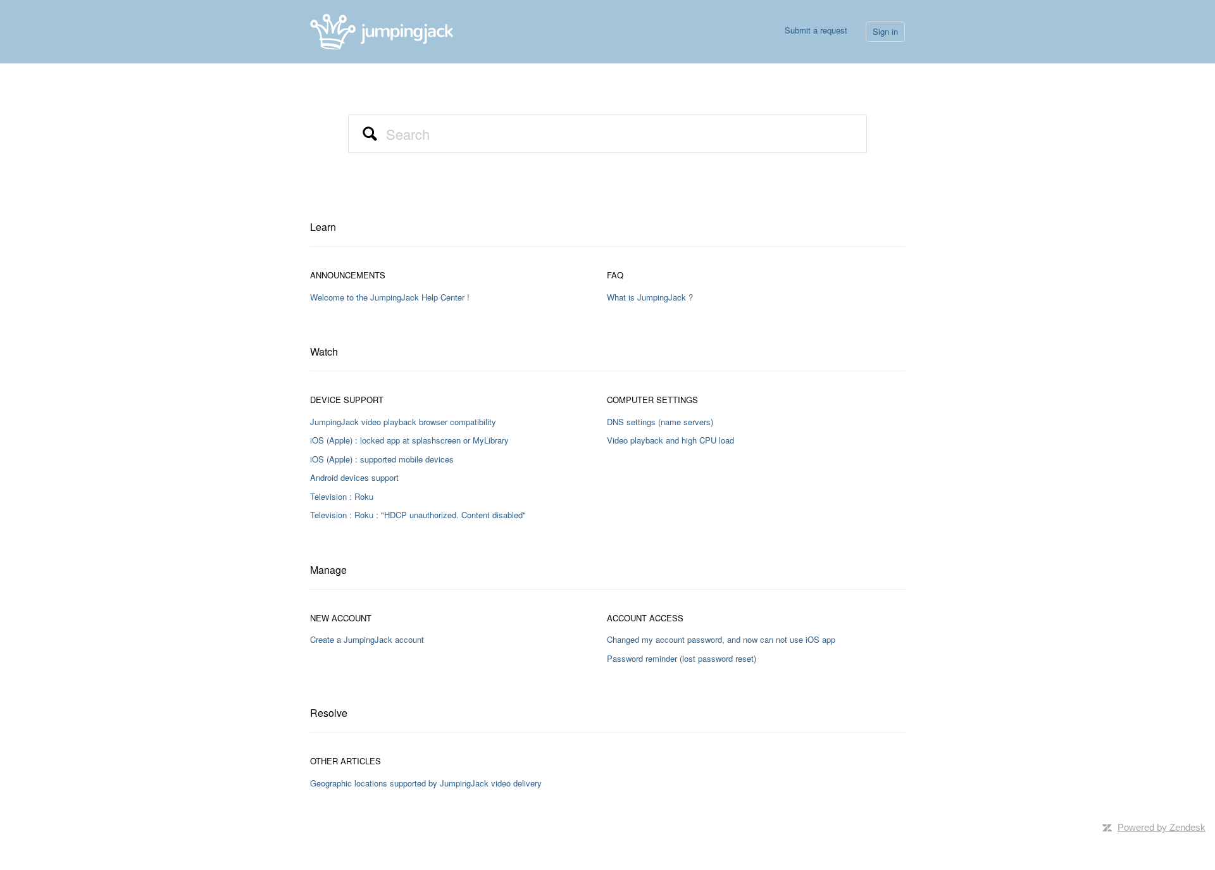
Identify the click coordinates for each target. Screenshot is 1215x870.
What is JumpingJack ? (650, 297)
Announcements (347, 275)
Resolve (328, 712)
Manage (328, 569)
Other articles (345, 761)
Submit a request (816, 30)
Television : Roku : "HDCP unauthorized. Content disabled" (418, 515)
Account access (645, 618)
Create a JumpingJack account (367, 639)
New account (340, 618)
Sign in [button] (885, 31)
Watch (324, 351)
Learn (323, 227)
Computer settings (652, 400)
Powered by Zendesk (1162, 827)
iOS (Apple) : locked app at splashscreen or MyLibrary (409, 440)
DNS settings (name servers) (660, 422)
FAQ (615, 275)
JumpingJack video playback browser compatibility (403, 422)
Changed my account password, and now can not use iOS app (721, 639)
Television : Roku (341, 496)
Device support (346, 400)
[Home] (381, 30)
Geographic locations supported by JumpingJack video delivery (426, 783)
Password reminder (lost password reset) (681, 658)
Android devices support (354, 477)
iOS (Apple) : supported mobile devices (382, 459)
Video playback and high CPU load (670, 440)
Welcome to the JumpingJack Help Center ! (390, 297)
